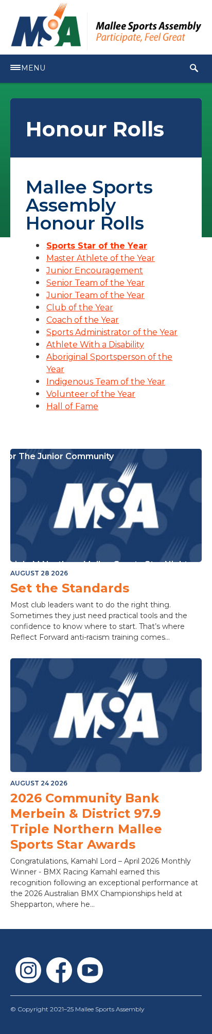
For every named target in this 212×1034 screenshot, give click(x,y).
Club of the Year (79, 307)
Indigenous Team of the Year (105, 382)
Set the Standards (69, 588)
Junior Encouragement (94, 270)
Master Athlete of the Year (100, 258)
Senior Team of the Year (95, 283)
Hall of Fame (72, 406)
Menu (33, 68)
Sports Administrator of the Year (112, 332)
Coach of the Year (82, 320)
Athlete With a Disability (95, 344)
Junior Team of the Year (95, 295)
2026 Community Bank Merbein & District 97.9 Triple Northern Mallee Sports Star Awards (86, 821)
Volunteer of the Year (90, 394)
